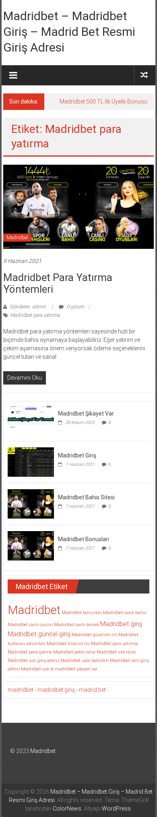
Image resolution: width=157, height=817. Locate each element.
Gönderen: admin (28, 307)
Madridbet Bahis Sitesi (86, 497)
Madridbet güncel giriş (39, 634)
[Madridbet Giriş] (31, 462)
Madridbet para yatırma (35, 315)
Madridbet (17, 237)
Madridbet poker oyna (74, 652)
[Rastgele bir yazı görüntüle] (144, 75)
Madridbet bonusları (82, 612)
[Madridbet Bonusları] (31, 545)
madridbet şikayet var (76, 669)
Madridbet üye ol (37, 669)
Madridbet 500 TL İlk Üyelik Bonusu (103, 101)
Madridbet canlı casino (30, 624)
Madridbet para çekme (30, 652)
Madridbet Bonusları (83, 539)
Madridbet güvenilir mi (94, 634)
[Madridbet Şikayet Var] (31, 420)
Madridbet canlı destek (76, 624)
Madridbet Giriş (77, 455)
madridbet (20, 690)
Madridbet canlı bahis (125, 612)
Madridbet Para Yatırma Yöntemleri (57, 283)
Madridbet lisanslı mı (68, 643)
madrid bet (92, 690)
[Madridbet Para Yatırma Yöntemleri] (78, 206)
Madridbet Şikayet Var (86, 413)
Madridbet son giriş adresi (33, 660)
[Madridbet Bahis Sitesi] (31, 504)
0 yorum (75, 307)
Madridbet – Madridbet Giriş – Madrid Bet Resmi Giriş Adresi (69, 31)
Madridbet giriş (121, 624)
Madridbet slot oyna (116, 652)
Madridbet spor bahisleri (84, 660)
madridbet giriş (56, 690)
